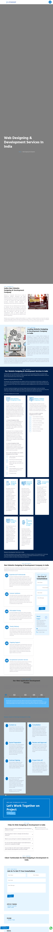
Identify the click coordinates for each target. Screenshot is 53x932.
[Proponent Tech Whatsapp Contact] (51, 928)
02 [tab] (14, 694)
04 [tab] (34, 694)
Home (20, 151)
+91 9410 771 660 (41, 632)
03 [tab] (25, 694)
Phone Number (46, 587)
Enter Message (41, 598)
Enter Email (40, 592)
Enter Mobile (36, 875)
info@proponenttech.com (42, 630)
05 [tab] (42, 694)
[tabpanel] (26, 702)
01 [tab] (6, 694)
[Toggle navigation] (50, 2)
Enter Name (40, 582)
